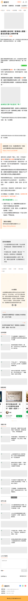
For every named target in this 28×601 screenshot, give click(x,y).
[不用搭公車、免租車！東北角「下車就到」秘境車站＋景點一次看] (5, 533)
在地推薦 (17, 6)
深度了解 (19, 416)
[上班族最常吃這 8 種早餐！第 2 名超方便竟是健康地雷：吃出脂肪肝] (5, 456)
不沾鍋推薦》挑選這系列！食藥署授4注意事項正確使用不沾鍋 (19, 337)
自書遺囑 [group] (15, 10)
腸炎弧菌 (21, 269)
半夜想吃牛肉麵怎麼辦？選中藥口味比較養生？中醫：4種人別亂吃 (19, 481)
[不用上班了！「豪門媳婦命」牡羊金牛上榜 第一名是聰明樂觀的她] (5, 364)
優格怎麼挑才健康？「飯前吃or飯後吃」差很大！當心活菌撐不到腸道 (18, 464)
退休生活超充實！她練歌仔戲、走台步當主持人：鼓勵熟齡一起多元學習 (18, 372)
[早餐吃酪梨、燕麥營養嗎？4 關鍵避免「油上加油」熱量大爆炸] (5, 439)
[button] (26, 2)
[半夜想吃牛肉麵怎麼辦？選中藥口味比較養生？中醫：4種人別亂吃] (5, 482)
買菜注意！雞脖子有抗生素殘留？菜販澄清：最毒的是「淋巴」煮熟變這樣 (18, 429)
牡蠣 (3, 271)
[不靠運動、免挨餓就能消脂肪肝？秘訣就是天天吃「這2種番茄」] (5, 491)
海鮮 (15, 269)
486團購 (10, 36)
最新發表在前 (23, 576)
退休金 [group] (8, 10)
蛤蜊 (10, 269)
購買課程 (19, 1)
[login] (23, 2)
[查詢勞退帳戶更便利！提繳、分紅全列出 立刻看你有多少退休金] (5, 347)
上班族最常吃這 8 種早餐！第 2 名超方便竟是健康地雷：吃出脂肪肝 (18, 455)
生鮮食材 (4, 269)
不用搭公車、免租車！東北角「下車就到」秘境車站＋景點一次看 (18, 532)
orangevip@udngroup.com (13, 589)
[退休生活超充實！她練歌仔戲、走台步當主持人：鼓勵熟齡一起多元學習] (5, 373)
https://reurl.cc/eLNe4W (10, 150)
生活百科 (24, 6)
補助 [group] (20, 10)
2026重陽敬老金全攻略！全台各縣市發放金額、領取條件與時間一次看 (19, 506)
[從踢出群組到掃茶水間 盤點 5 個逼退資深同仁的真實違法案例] (5, 541)
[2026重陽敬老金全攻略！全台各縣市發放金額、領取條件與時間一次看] (5, 507)
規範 (2, 570)
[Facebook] (15, 305)
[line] (22, 586)
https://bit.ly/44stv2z (9, 226)
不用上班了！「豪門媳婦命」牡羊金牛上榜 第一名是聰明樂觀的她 (19, 363)
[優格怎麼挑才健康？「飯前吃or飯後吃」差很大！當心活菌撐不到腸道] (5, 465)
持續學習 (11, 6)
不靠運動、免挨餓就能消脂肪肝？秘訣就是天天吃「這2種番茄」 (19, 490)
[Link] (13, 305)
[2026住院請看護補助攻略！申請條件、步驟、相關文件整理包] (5, 515)
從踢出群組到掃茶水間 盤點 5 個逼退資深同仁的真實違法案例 (18, 540)
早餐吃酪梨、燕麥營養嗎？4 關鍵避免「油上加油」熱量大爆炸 (19, 438)
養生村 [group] (3, 10)
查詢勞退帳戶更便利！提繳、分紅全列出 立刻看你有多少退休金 (18, 346)
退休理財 (4, 6)
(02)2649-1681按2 (10, 591)
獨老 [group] (25, 10)
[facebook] (20, 586)
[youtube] (25, 586)
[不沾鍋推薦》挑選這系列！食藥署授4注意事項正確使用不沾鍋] (5, 338)
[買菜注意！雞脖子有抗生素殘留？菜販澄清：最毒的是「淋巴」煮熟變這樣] (5, 430)
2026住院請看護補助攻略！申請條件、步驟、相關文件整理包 (19, 514)
